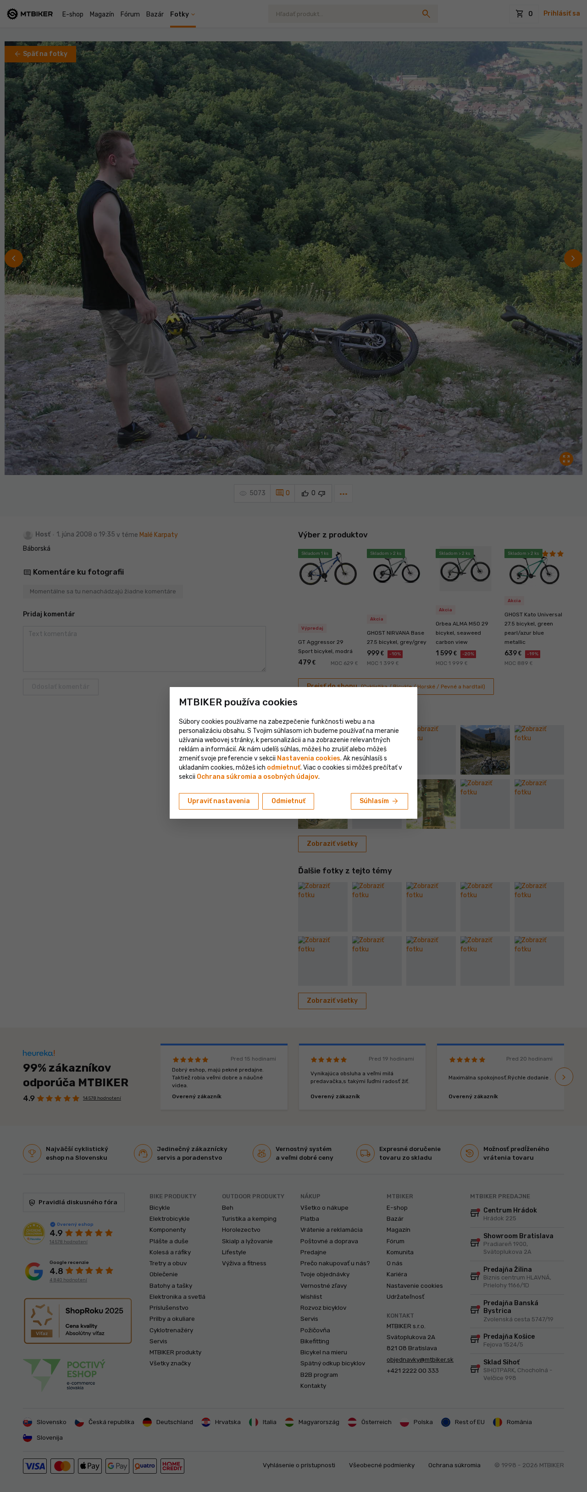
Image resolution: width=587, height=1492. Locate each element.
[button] (283, 767)
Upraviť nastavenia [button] (219, 801)
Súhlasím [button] (379, 801)
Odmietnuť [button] (288, 801)
